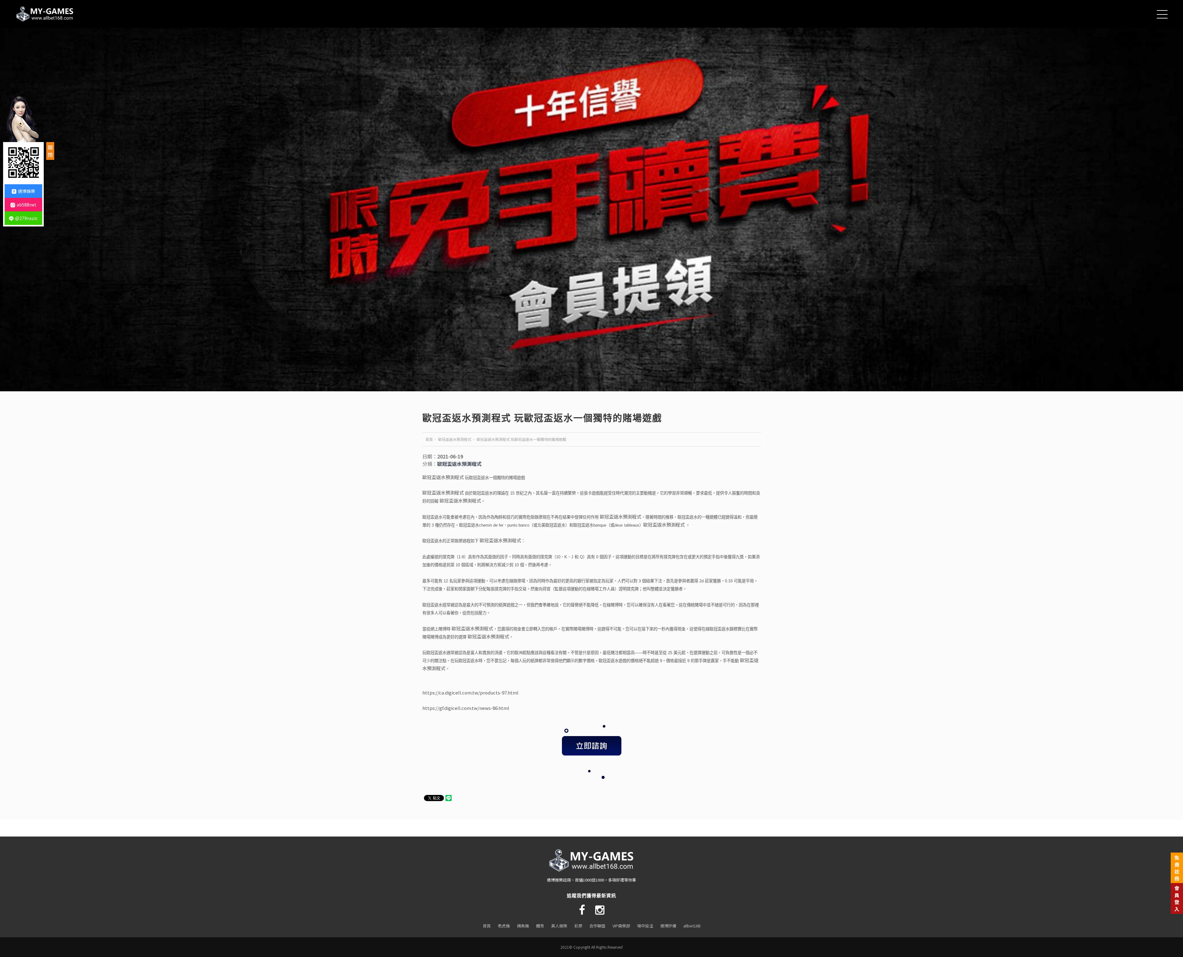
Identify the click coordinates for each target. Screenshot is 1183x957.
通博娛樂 (26, 191)
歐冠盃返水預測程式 (454, 439)
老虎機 (504, 926)
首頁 (429, 439)
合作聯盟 (597, 926)
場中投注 (645, 926)
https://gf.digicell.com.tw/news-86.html (465, 708)
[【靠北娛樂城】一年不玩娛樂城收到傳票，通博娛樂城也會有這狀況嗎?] (46, 14)
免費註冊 (1176, 868)
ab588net (26, 205)
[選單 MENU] (1162, 22)
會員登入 (1176, 898)
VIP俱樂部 (621, 926)
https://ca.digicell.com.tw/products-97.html (470, 692)
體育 (540, 926)
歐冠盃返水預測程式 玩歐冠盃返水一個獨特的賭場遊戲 (521, 439)
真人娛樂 (559, 926)
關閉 (50, 151)
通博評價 (668, 926)
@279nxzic (26, 218)
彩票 (578, 926)
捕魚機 (523, 926)
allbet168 (691, 926)
